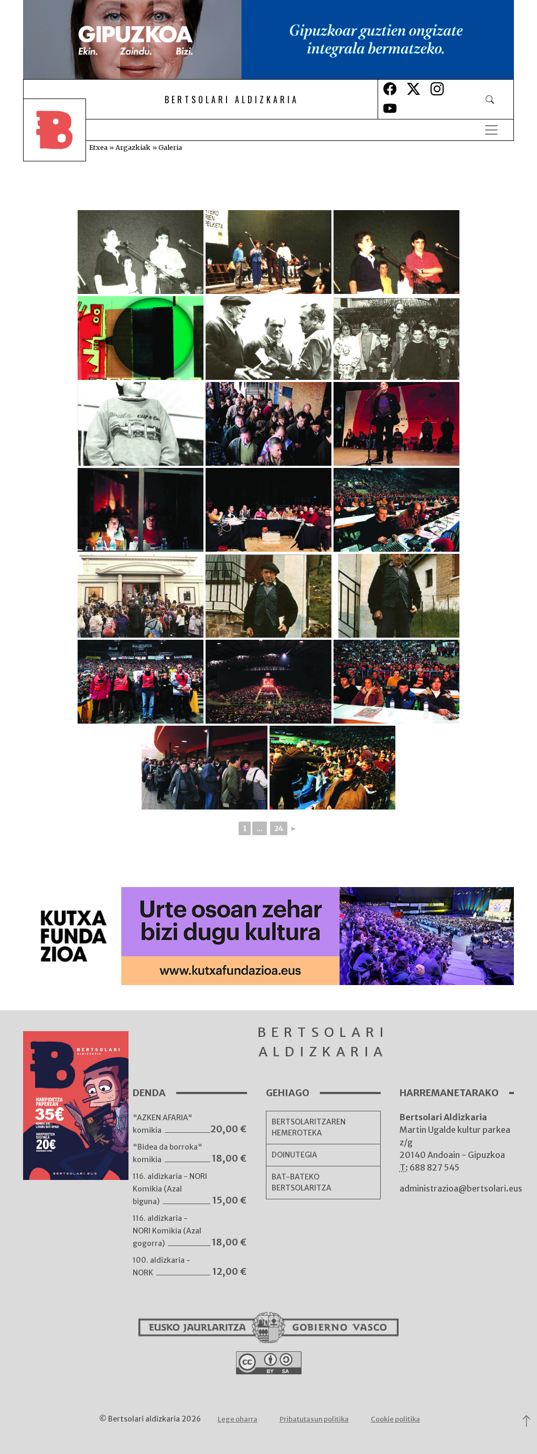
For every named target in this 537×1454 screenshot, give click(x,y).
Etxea (98, 147)
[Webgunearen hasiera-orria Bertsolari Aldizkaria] (61, 130)
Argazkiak (133, 147)
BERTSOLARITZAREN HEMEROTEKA (309, 1127)
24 (278, 828)
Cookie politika (395, 1419)
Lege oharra (237, 1419)
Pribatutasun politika (314, 1419)
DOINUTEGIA (294, 1155)
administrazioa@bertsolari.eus (461, 1188)
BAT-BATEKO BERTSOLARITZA (301, 1182)
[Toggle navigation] (491, 129)
